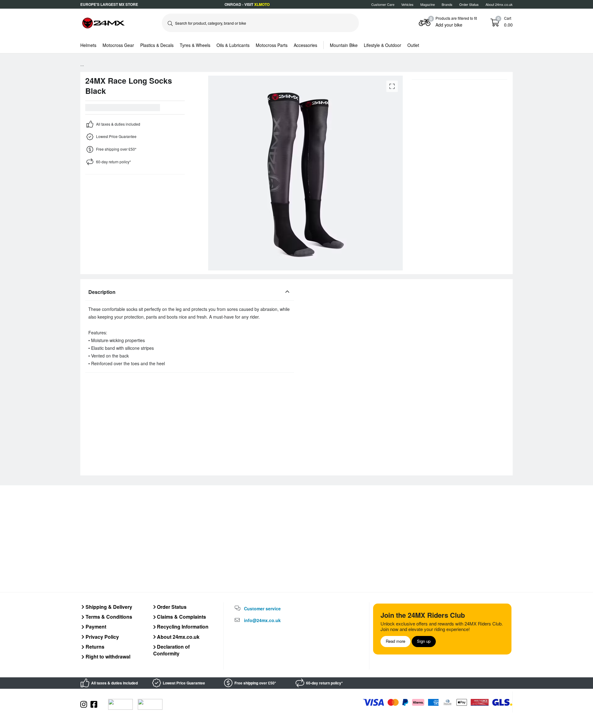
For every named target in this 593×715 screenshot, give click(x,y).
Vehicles (407, 4)
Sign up (424, 641)
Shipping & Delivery (108, 606)
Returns (94, 646)
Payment (95, 626)
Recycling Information (182, 626)
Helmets (88, 45)
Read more (395, 641)
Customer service (262, 608)
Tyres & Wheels (195, 45)
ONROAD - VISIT (247, 4)
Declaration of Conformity (171, 650)
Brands (447, 4)
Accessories (305, 45)
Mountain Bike (344, 45)
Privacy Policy (101, 636)
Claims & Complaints (181, 616)
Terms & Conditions (108, 616)
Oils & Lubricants (233, 45)
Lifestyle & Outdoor (382, 45)
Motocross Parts (272, 45)
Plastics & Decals (157, 45)
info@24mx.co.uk (262, 620)
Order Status (171, 606)
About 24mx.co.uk (499, 4)
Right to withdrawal (107, 656)
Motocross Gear (118, 45)
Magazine (427, 4)
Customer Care (382, 4)
